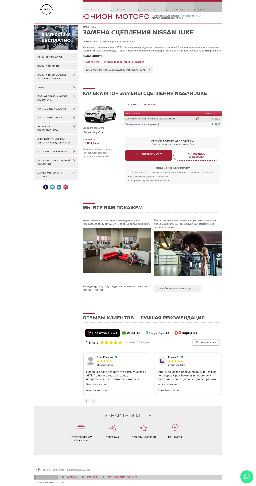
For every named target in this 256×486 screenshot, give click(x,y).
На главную (120, 9)
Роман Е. (173, 357)
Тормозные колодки (51, 108)
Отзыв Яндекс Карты (96, 390)
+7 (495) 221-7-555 (94, 9)
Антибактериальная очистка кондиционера (53, 140)
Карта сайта (92, 477)
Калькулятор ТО (48, 65)
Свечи (41, 87)
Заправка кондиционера (47, 128)
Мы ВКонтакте (59, 187)
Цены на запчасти (49, 57)
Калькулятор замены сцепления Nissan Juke (116, 69)
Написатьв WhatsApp (196, 155)
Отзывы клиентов (179, 9)
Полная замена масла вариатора (52, 97)
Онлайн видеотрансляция (175, 288)
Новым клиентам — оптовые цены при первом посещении (113, 62)
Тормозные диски (49, 117)
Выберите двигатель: (94, 128)
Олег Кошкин (105, 357)
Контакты (203, 9)
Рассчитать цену (148, 153)
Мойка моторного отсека (50, 174)
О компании (148, 9)
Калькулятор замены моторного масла (51, 76)
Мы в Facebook (45, 187)
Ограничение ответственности (122, 477)
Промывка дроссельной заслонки (54, 162)
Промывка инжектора (52, 151)
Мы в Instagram (65, 187)
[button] (86, 401)
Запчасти (150, 104)
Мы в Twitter (52, 187)
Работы (132, 104)
